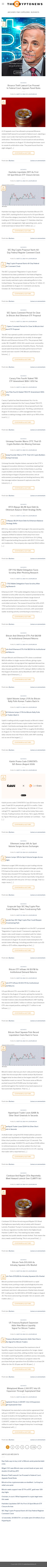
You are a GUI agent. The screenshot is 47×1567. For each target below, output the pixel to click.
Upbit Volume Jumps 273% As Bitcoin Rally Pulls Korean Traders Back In (23, 700)
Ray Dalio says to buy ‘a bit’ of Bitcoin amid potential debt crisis (23, 55)
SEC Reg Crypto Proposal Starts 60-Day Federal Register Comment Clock (23, 251)
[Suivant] (39, 1447)
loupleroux (32, 94)
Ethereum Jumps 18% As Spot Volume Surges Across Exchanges (24, 845)
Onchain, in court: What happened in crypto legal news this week (22, 1497)
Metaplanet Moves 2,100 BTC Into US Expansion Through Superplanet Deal (23, 1389)
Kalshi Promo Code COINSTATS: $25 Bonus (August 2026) (23, 762)
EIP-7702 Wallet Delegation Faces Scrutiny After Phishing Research (23, 571)
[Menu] (3, 4)
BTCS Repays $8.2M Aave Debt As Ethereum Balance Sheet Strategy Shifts (23, 508)
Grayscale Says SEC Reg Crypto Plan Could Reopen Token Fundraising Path (23, 907)
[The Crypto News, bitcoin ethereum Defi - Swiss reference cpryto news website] (25, 3)
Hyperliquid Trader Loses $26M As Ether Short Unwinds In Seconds (23, 1114)
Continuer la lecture (23, 72)
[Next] (42, 47)
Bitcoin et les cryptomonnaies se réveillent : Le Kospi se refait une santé (22, 1483)
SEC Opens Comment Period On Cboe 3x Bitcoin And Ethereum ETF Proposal (23, 314)
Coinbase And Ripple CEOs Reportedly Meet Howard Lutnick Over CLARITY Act (23, 1177)
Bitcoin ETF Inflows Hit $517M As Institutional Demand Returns (23, 970)
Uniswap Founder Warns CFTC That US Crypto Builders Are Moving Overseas (23, 442)
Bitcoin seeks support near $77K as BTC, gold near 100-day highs (22, 1490)
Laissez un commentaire (37, 160)
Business (23, 83)
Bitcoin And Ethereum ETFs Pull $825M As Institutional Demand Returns (23, 637)
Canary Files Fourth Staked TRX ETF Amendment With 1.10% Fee (23, 379)
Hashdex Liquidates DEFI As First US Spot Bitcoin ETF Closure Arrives (23, 173)
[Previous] (5, 47)
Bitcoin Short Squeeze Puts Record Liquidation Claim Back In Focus (23, 1033)
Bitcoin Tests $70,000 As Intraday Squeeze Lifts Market (23, 1263)
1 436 (33, 1447)
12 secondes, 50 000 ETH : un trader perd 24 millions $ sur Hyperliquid (23, 1519)
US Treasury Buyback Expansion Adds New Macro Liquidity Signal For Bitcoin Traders (23, 1325)
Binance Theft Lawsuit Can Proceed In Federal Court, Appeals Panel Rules (23, 87)
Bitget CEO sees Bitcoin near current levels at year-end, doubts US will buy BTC (22, 1469)
